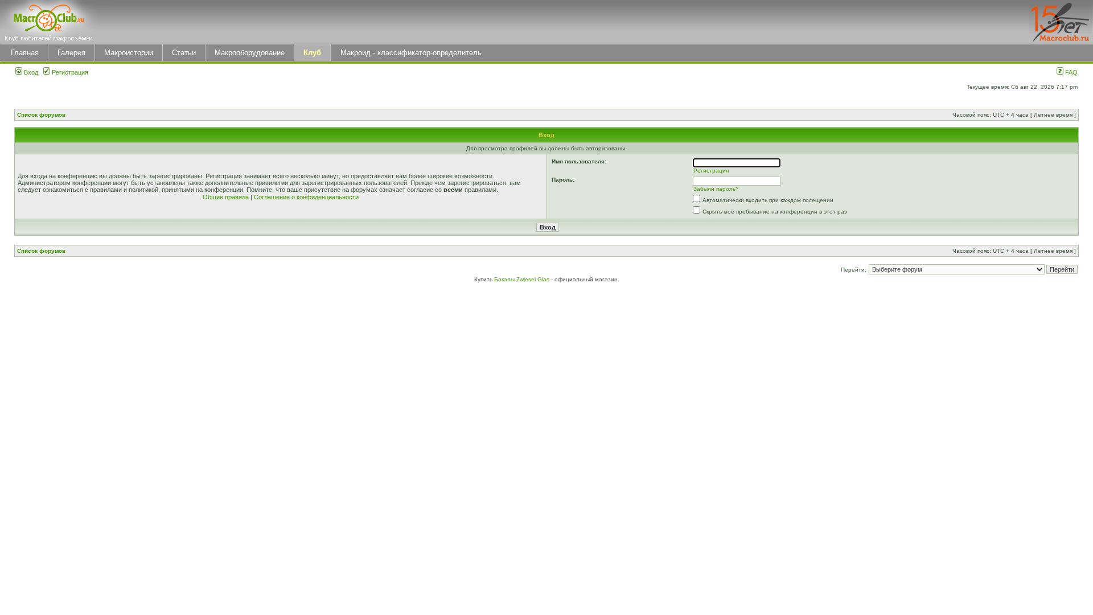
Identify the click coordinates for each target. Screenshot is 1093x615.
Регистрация (69, 72)
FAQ (1070, 72)
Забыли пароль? (716, 189)
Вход (30, 72)
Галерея (71, 52)
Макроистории (128, 52)
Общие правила (226, 197)
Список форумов (41, 115)
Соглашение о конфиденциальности (306, 197)
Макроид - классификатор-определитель (411, 52)
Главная (25, 52)
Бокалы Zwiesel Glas (522, 279)
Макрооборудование (250, 52)
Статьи (184, 52)
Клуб (312, 52)
